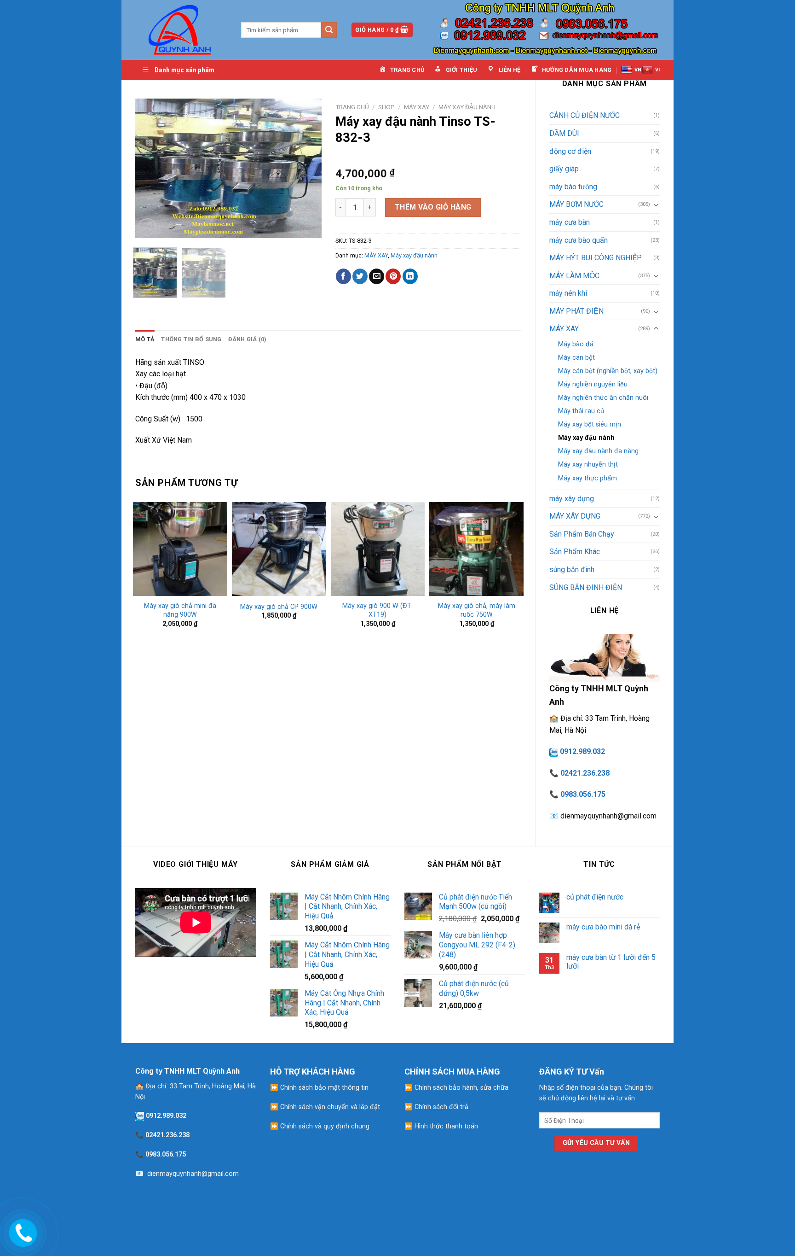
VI (657, 70)
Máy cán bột (576, 358)
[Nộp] (329, 30)
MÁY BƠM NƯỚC (576, 204)
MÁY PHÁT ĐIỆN (576, 311)
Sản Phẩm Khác (574, 551)
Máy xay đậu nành (586, 438)
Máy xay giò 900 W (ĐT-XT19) (377, 610)
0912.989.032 (582, 751)
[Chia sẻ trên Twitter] (360, 276)
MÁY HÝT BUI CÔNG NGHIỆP (595, 257)
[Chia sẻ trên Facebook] (343, 276)
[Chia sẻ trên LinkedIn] (410, 276)
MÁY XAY (564, 328)
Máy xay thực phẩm (587, 478)
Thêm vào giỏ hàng (433, 207)
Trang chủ (352, 107)
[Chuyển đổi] (656, 204)
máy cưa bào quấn (578, 240)
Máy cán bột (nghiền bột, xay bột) (607, 371)
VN (637, 70)
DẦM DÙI (564, 133)
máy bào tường (573, 186)
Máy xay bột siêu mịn (589, 424)
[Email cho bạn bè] (376, 276)
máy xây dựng (571, 498)
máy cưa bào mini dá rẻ (603, 927)
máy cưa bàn (569, 222)
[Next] (306, 168)
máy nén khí (568, 293)
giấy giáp (564, 168)
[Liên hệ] (22, 1231)
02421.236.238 (585, 773)
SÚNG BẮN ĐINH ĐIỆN (585, 587)
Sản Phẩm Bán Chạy (581, 534)
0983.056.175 (582, 794)
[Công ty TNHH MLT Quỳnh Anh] (181, 30)
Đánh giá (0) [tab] (247, 339)
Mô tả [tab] (145, 339)
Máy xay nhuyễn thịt (588, 464)
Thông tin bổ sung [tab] (191, 339)
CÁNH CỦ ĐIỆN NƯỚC (584, 115)
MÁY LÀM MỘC (574, 275)
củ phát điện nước (594, 897)
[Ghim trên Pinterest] (393, 276)
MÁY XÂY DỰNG (574, 516)
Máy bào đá (575, 344)
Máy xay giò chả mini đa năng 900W (180, 610)
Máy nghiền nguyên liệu (593, 384)
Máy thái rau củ (581, 411)
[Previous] (150, 168)
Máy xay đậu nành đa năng (598, 451)
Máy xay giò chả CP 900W (278, 607)
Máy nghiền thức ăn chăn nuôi (603, 398)
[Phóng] (147, 227)
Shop (386, 107)
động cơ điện (570, 151)
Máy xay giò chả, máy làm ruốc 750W (476, 610)
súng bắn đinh (571, 569)
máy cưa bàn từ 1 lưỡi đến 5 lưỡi (611, 961)
